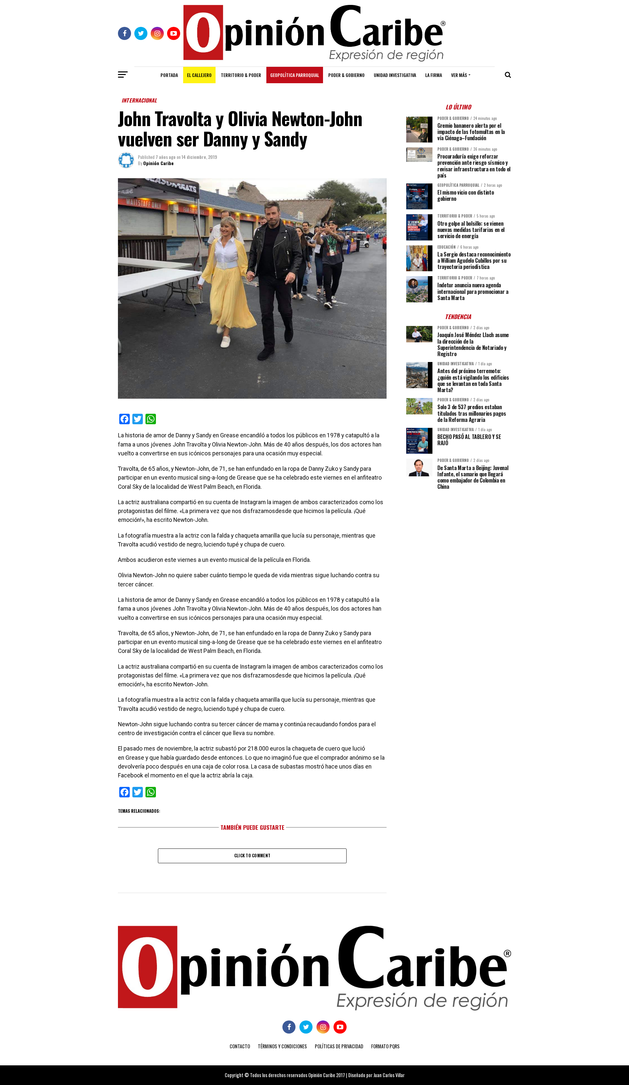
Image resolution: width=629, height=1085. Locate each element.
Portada (169, 74)
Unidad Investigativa (395, 74)
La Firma (433, 74)
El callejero (199, 74)
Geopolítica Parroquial (294, 74)
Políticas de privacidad (339, 1046)
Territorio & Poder (241, 74)
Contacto (240, 1046)
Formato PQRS (385, 1046)
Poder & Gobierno (346, 74)
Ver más (459, 74)
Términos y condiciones (282, 1046)
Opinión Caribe (158, 163)
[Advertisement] (458, 540)
